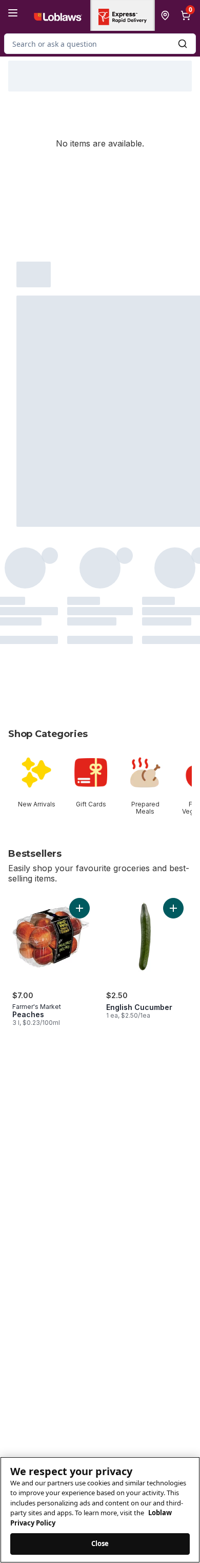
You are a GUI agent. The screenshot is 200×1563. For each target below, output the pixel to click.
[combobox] (100, 43)
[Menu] (13, 13)
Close (100, 1543)
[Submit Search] (182, 44)
